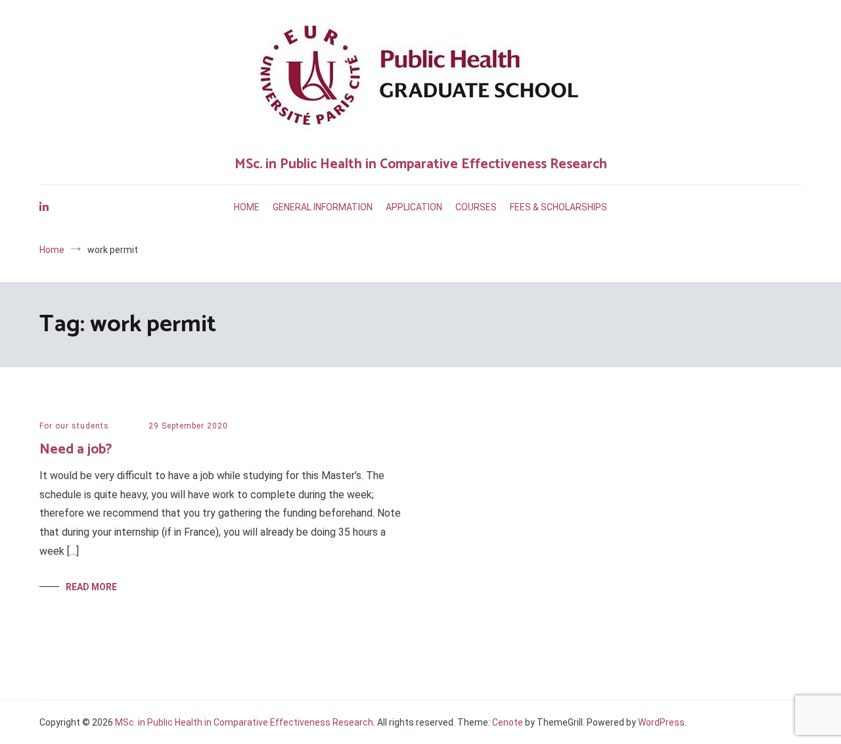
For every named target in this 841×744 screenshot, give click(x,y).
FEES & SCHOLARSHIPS (558, 207)
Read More (91, 587)
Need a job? (75, 449)
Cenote (507, 722)
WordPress (661, 722)
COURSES (476, 207)
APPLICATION (414, 207)
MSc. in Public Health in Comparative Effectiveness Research (421, 164)
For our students (74, 425)
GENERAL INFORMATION (323, 207)
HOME (247, 207)
